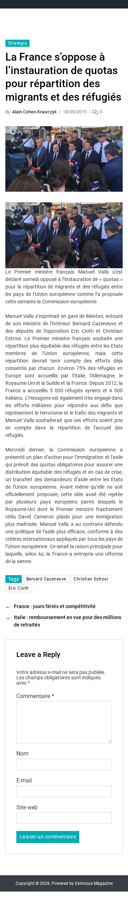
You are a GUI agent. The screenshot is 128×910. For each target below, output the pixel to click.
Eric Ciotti (19, 588)
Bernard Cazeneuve (46, 579)
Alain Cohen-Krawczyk (34, 111)
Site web (27, 807)
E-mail (24, 780)
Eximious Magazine (94, 883)
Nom (22, 754)
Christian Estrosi (91, 579)
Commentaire (35, 696)
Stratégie (17, 43)
